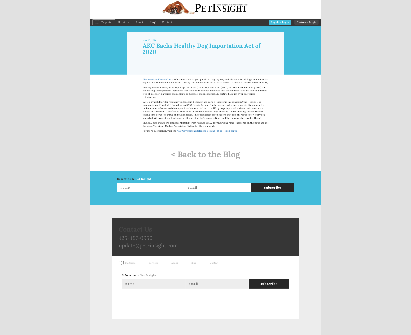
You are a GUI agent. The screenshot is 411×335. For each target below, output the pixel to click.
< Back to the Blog (205, 154)
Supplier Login (280, 22)
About (139, 22)
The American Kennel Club (157, 79)
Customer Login (306, 22)
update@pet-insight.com (148, 245)
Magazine (107, 22)
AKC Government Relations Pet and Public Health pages (207, 130)
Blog (153, 22)
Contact (167, 22)
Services (123, 22)
